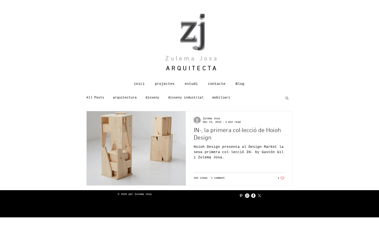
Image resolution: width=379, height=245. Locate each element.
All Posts (95, 98)
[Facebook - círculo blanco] (253, 195)
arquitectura (125, 98)
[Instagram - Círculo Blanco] (247, 195)
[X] (259, 195)
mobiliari (221, 98)
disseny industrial (186, 98)
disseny (152, 98)
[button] (287, 98)
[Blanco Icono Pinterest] (241, 195)
